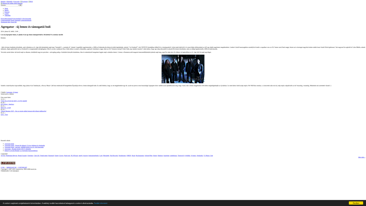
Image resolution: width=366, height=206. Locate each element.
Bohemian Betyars (11, 155)
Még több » (361, 157)
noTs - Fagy (4, 114)
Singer (155, 155)
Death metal (43, 155)
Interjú (6, 10)
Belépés (3, 1)
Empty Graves (59, 155)
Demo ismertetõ (15, 20)
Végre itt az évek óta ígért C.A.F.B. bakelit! (14, 101)
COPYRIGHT (22, 167)
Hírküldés (9, 1)
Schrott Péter (148, 155)
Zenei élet (14, 22)
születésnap (173, 155)
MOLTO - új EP (6, 108)
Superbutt (166, 155)
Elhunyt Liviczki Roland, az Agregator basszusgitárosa (21, 150)
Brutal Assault (22, 155)
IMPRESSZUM (11, 167)
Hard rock (67, 155)
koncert (85, 155)
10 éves (3, 155)
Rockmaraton (140, 155)
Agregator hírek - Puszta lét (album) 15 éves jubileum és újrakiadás (25, 145)
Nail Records (114, 155)
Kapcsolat (17, 1)
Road (133, 155)
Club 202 (36, 155)
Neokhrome (122, 155)
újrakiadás (200, 155)
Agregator (9, 92)
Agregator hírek (9, 144)
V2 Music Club (208, 155)
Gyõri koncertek (26, 18)
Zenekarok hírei (5, 22)
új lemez (15, 92)
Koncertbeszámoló (6, 18)
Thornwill (181, 155)
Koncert (7, 12)
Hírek (6, 8)
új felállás (187, 155)
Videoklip (7, 15)
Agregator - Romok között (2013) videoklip (18, 149)
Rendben (356, 203)
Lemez (7, 13)
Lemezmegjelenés (26, 20)
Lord (100, 155)
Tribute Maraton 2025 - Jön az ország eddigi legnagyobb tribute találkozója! (23, 111)
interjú (80, 155)
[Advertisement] (23, 42)
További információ (100, 203)
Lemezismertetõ (5, 20)
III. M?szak (74, 155)
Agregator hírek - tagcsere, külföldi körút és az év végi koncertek (24, 147)
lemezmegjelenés (93, 155)
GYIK (3, 167)
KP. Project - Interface (7, 104)
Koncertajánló (16, 18)
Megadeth (106, 155)
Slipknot (160, 155)
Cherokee (30, 155)
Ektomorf (51, 155)
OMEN (128, 155)
